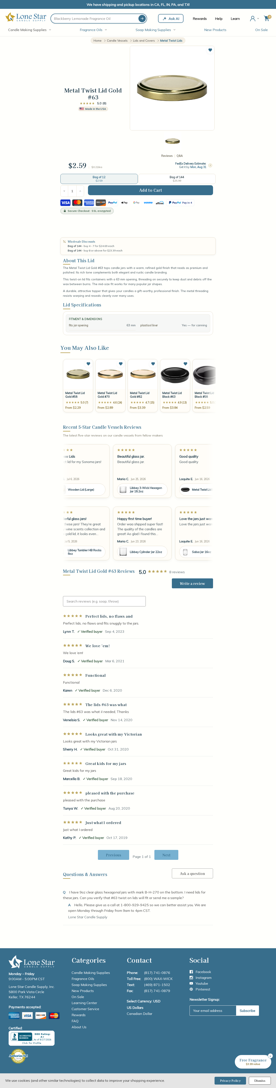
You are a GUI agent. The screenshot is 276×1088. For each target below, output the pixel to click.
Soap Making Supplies (153, 30)
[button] (210, 50)
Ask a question (192, 873)
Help (219, 18)
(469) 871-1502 (157, 985)
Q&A (180, 155)
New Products (215, 30)
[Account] (255, 18)
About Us (79, 1027)
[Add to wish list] (88, 363)
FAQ (75, 1021)
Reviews (167, 155)
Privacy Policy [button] (230, 1081)
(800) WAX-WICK (158, 979)
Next (166, 854)
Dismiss (259, 1081)
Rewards (200, 18)
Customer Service (85, 1009)
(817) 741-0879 (157, 991)
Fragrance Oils (91, 30)
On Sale (261, 30)
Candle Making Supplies (27, 30)
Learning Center (84, 1003)
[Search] (142, 18)
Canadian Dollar (139, 1013)
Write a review (192, 583)
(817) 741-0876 (157, 972)
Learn (235, 18)
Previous (113, 854)
